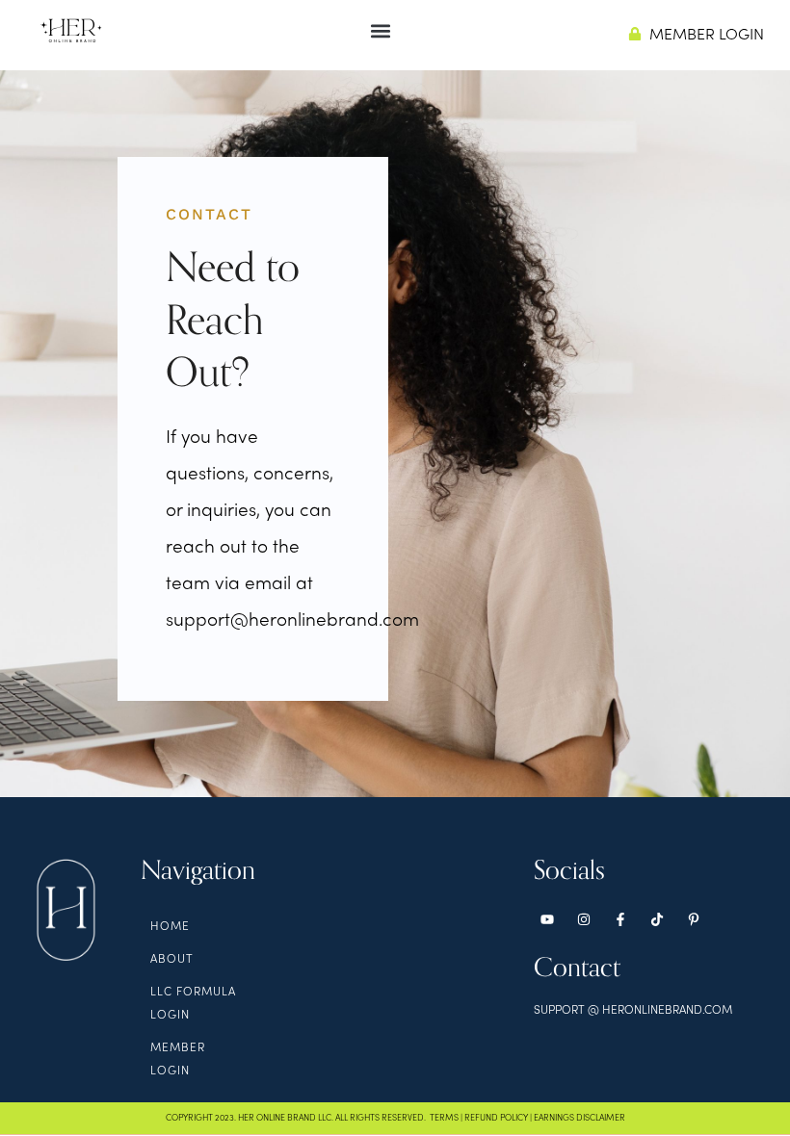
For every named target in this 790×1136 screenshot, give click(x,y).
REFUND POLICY (496, 1118)
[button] (381, 30)
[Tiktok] (657, 919)
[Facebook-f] (620, 919)
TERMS (444, 1118)
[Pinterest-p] (693, 919)
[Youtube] (547, 919)
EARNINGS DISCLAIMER (579, 1118)
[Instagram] (583, 919)
